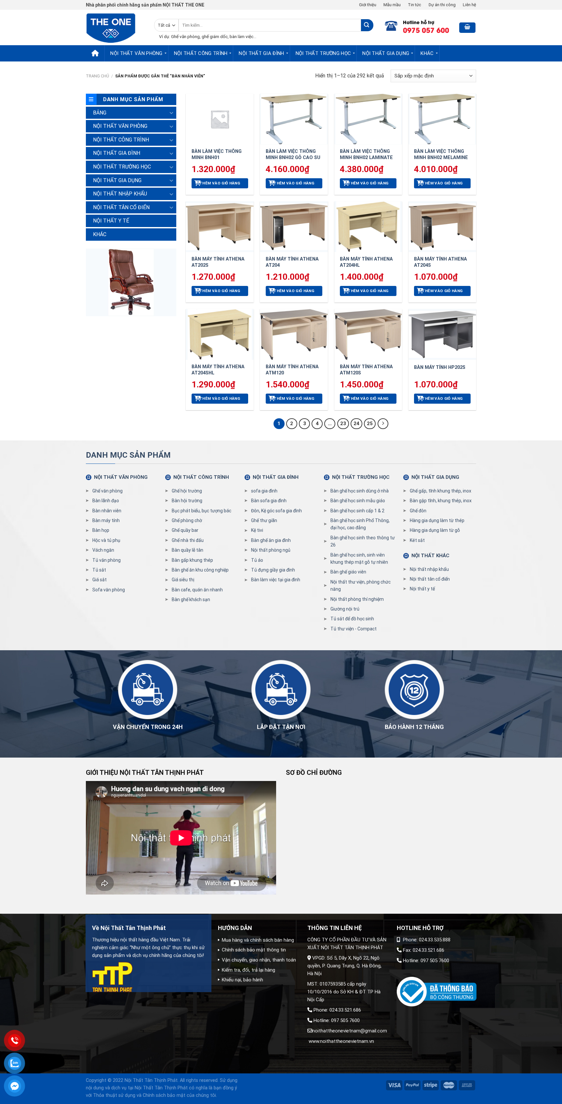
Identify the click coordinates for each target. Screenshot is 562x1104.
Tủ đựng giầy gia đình (273, 569)
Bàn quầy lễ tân (187, 550)
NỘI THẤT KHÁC (430, 556)
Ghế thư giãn (264, 520)
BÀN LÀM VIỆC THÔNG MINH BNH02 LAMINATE (366, 154)
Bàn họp (100, 530)
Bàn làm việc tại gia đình (275, 579)
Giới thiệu (367, 4)
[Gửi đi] (367, 25)
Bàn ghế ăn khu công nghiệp (200, 569)
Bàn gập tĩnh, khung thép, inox (441, 500)
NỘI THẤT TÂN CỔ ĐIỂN (121, 207)
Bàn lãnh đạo (105, 500)
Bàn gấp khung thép (192, 560)
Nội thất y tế (422, 588)
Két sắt (417, 540)
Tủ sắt (99, 569)
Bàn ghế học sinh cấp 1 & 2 (357, 510)
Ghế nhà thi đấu (188, 540)
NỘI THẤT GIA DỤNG (385, 53)
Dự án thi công (442, 4)
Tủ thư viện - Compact (353, 628)
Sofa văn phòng (108, 589)
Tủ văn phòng (106, 560)
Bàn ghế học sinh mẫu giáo (357, 500)
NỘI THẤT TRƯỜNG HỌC (323, 53)
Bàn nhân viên (106, 510)
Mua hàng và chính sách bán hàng (258, 940)
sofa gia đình (264, 490)
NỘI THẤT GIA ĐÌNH (261, 53)
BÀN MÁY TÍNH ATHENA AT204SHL (218, 370)
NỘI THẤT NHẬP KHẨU (120, 194)
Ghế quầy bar (185, 530)
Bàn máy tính (106, 520)
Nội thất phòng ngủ (270, 550)
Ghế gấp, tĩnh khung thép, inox (440, 490)
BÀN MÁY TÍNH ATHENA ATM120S (366, 370)
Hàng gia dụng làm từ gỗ (435, 530)
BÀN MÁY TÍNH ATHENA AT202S (218, 262)
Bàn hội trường (187, 500)
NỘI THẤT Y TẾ (111, 221)
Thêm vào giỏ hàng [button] (219, 183)
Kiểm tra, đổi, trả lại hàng (248, 970)
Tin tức (414, 4)
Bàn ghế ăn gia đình (271, 540)
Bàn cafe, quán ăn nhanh (197, 589)
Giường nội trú (344, 609)
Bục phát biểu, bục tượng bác (201, 510)
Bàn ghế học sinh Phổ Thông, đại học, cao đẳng (360, 524)
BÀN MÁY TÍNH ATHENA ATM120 (292, 370)
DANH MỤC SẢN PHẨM (128, 455)
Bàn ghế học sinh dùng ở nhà (359, 490)
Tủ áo (257, 560)
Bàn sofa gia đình (269, 500)
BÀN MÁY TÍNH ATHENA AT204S (440, 262)
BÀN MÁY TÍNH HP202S (439, 367)
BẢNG (99, 113)
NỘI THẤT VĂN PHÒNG (136, 53)
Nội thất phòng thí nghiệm (357, 599)
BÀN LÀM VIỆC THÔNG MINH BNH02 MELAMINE (441, 154)
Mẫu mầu (392, 4)
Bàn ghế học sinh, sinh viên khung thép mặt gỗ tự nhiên (359, 558)
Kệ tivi (257, 530)
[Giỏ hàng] (467, 27)
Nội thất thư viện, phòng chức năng (360, 585)
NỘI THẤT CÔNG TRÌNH (201, 53)
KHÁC (427, 53)
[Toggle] (171, 112)
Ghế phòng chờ (187, 520)
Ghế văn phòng (107, 490)
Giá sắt (99, 579)
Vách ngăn (103, 550)
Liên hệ (469, 4)
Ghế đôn (418, 510)
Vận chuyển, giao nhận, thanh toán (259, 960)
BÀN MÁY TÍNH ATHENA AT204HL (366, 262)
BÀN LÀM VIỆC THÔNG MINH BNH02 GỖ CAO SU (293, 154)
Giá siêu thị (183, 579)
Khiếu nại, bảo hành (242, 980)
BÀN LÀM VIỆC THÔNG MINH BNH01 (217, 154)
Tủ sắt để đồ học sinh (352, 618)
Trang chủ (97, 76)
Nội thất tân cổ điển (430, 579)
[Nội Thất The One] (115, 27)
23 (343, 423)
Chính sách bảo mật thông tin (254, 950)
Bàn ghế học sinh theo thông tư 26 (362, 541)
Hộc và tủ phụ (106, 540)
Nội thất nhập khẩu (429, 569)
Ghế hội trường (187, 490)
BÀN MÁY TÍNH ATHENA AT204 (292, 262)
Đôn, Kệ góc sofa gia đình (276, 510)
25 (370, 423)
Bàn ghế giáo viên (348, 571)
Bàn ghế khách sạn (191, 599)
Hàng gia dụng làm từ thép (437, 520)
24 (356, 423)
